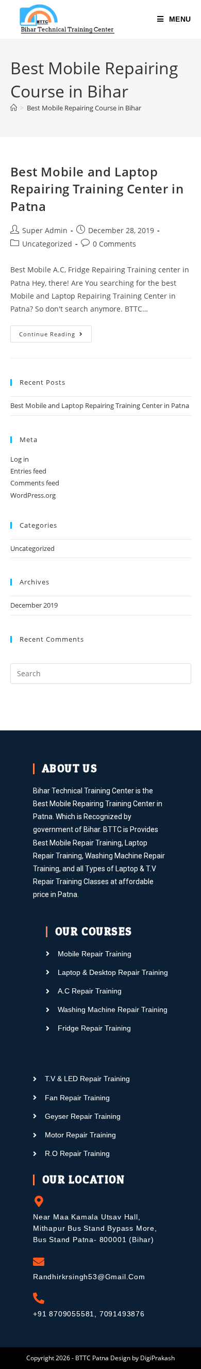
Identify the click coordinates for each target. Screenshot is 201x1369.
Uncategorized (47, 244)
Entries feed (28, 471)
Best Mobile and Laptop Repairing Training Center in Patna (97, 189)
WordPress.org (33, 495)
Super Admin (45, 230)
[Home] (13, 107)
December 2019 (34, 605)
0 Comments (114, 244)
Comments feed (34, 482)
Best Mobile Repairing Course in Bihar (84, 107)
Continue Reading (55, 331)
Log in (19, 459)
